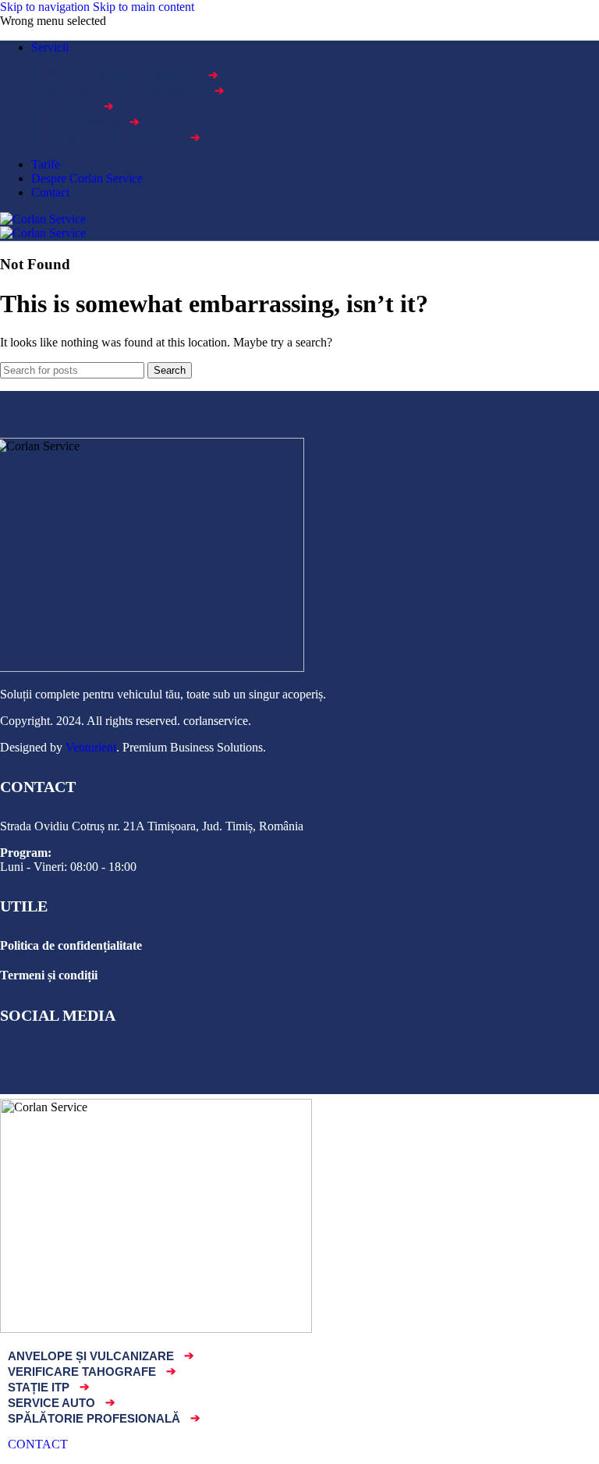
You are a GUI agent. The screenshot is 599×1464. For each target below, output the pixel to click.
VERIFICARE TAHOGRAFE (116, 137)
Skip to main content (143, 6)
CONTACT (38, 1444)
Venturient (89, 747)
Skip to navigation (46, 6)
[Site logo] (43, 219)
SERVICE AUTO (86, 122)
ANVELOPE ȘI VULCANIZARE (125, 75)
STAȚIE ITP (73, 106)
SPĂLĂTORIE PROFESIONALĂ (128, 91)
